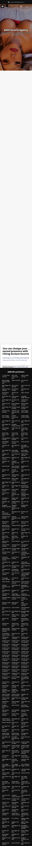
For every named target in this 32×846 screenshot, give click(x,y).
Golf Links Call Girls (15, 730)
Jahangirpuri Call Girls (16, 826)
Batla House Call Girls (24, 490)
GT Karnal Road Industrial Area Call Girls (25, 752)
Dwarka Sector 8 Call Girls (25, 674)
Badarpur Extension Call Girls (15, 463)
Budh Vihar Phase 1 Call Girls (5, 538)
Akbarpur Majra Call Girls (6, 389)
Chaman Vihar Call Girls (5, 545)
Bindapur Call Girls (15, 529)
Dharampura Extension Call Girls (25, 620)
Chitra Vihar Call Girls (25, 566)
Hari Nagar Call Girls (16, 777)
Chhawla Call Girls (15, 562)
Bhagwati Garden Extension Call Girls (15, 507)
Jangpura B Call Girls (16, 838)
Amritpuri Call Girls (15, 400)
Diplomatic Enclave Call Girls (24, 630)
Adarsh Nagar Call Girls (24, 376)
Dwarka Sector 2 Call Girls (6, 659)
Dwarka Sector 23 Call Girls (16, 663)
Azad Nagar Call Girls (6, 451)
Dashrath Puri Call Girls (5, 594)
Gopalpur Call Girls (24, 730)
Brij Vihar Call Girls (5, 533)
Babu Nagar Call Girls (25, 458)
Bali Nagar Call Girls (25, 479)
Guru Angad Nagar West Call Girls (16, 766)
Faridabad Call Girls (15, 682)
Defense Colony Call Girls (6, 603)
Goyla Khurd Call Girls (6, 742)
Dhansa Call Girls (5, 619)
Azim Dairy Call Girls (16, 454)
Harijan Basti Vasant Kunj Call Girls (25, 783)
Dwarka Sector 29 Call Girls (25, 666)
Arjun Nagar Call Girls (25, 421)
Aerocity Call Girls (24, 381)
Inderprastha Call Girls (15, 810)
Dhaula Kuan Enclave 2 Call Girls (24, 625)
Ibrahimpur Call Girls (25, 803)
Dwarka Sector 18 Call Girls (16, 652)
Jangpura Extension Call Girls (25, 839)
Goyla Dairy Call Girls (25, 737)
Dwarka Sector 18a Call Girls (25, 652)
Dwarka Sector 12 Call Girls (16, 641)
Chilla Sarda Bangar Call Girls (25, 562)
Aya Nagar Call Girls (15, 446)
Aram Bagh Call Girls (6, 421)
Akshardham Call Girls (15, 389)
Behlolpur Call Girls (5, 502)
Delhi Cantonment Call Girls (24, 604)
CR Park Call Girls (15, 578)
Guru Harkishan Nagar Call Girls (25, 765)
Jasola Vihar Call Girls (25, 843)
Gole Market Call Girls (5, 730)
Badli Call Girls (6, 466)
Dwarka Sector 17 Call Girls (6, 652)
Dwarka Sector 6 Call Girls (6, 674)
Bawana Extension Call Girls (15, 494)
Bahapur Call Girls (5, 470)
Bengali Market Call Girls (16, 502)
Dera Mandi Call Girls (6, 612)
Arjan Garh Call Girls (16, 421)
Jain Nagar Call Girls (15, 831)
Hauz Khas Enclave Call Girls (24, 792)
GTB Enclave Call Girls (5, 756)
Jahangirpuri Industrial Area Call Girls (25, 827)
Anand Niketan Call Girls (15, 404)
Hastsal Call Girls (5, 791)
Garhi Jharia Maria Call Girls (25, 706)
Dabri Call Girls (6, 581)
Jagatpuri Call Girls (15, 822)
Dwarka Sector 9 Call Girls (6, 677)
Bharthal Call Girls (15, 522)
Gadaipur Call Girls (24, 695)
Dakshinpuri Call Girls (16, 586)
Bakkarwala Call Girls (25, 475)
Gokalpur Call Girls (15, 726)
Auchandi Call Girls (5, 446)
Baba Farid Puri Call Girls (6, 458)
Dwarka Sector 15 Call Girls (25, 645)
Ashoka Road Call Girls (15, 438)
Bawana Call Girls (5, 493)
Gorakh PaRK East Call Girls (5, 734)
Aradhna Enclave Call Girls (15, 417)
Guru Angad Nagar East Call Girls (6, 766)
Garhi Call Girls (15, 705)
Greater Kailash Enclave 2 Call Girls (25, 747)
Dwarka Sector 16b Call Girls (25, 648)
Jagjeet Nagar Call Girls (24, 822)
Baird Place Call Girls (25, 470)
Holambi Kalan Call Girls (15, 799)
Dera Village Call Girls (16, 612)
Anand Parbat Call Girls (24, 404)
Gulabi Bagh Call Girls (6, 760)
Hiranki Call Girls (6, 799)
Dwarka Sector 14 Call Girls (16, 645)
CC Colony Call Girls (25, 542)
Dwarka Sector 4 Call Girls (16, 670)
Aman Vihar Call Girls (6, 397)
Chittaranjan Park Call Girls (15, 570)
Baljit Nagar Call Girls (6, 483)
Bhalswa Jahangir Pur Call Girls (16, 518)
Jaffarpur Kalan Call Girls (25, 819)
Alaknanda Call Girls (25, 389)
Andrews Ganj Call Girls (5, 411)
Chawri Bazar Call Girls (15, 557)
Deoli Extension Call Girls (25, 608)
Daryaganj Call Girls (6, 591)
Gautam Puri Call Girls (5, 714)
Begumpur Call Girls (25, 498)
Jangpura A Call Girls (6, 838)
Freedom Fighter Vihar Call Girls (15, 691)
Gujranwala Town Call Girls (25, 756)
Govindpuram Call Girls (24, 734)
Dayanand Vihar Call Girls (6, 598)
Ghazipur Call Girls (24, 719)
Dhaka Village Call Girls (24, 615)
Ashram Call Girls (24, 438)
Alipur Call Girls (25, 392)
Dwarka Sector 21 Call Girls (25, 659)
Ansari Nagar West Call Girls (6, 416)
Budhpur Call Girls (24, 537)
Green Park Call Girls (6, 751)
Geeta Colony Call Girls (15, 714)
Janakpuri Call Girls (15, 835)
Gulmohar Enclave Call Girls (15, 761)
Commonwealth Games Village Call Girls (25, 574)
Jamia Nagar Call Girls (5, 835)
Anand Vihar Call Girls (6, 407)
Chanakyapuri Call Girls (24, 545)
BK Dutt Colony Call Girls (25, 529)
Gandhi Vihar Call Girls (5, 702)
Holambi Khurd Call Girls (25, 799)
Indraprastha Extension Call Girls (25, 815)
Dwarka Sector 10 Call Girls (25, 638)
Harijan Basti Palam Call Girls (16, 782)
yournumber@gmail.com (17, 2)
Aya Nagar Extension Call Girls (25, 447)
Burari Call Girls (16, 541)
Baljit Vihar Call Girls (16, 483)
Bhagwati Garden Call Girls (6, 506)
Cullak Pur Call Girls (25, 578)
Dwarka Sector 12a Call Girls (25, 641)
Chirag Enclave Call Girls (15, 566)
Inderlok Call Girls (5, 810)
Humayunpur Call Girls (15, 803)
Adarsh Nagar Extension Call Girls (5, 382)
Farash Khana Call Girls (5, 682)
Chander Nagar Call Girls (16, 549)
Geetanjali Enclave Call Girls (24, 715)
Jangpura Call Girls (24, 835)
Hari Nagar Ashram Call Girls (24, 778)
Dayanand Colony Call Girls (25, 594)
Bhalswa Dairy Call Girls (6, 517)
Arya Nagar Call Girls (6, 425)
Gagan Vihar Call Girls (16, 698)
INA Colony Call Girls (6, 806)
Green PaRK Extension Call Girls (15, 752)
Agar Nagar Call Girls (6, 386)
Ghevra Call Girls (6, 722)
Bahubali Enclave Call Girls (15, 471)
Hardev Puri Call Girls (16, 773)
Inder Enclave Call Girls (15, 806)
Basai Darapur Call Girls (6, 490)
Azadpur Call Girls (5, 454)
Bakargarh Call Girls (6, 475)
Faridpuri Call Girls (24, 682)
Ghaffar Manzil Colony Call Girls (6, 719)
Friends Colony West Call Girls (16, 695)
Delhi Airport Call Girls (15, 603)
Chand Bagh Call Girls (6, 549)
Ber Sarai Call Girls (24, 502)
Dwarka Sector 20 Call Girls (16, 659)
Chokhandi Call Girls (25, 570)
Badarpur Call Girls (5, 462)
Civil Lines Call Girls (15, 573)
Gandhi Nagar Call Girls (24, 698)
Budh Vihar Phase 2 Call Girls (15, 538)
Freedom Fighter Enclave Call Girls (6, 691)
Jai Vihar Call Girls (5, 831)
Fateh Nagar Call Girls (5, 686)
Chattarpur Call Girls (16, 552)
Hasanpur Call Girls (24, 787)
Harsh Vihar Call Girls (16, 787)
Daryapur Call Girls (15, 591)
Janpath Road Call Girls (5, 843)
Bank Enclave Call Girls (24, 483)
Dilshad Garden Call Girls (16, 629)
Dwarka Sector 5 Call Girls (25, 670)
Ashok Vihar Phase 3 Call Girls (15, 434)
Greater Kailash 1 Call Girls (25, 742)
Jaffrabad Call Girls (5, 822)
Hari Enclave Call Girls (6, 777)
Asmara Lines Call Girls (15, 442)
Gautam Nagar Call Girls (25, 711)
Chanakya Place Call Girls (16, 545)
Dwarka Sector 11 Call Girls (6, 641)
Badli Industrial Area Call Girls (15, 467)
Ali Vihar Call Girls (15, 393)
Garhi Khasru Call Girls (5, 711)
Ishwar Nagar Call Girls (5, 819)
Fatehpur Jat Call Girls (25, 686)
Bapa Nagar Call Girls (16, 486)
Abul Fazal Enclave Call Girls (15, 377)
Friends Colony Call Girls (25, 690)
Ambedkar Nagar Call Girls (25, 397)
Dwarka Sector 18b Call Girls (6, 656)
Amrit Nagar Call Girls (6, 400)
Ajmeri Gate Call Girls (25, 386)
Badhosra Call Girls (25, 462)
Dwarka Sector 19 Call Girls (16, 656)
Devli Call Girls (6, 615)
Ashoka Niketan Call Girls (6, 438)
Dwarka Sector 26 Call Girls (25, 663)
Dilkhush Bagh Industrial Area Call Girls (6, 630)
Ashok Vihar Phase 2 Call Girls (5, 434)
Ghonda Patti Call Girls (24, 723)
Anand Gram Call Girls (24, 400)
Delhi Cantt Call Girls (6, 608)
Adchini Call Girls (16, 380)
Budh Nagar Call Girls (25, 533)
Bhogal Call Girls (16, 525)
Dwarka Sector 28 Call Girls (16, 666)
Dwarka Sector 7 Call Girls (16, 674)
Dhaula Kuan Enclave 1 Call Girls (15, 625)
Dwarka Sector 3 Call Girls (6, 670)
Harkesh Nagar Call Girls (6, 787)
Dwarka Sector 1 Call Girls (16, 638)
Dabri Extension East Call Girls (25, 582)
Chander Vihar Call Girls (25, 549)
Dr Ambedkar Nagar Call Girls (6, 634)
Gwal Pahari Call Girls (6, 770)
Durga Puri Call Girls (16, 634)
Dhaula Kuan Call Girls (5, 624)
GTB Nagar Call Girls (16, 756)
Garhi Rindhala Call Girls (15, 711)
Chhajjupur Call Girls (25, 557)
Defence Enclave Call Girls (24, 599)
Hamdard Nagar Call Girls (25, 770)
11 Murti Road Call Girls (6, 376)
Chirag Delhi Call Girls (6, 566)
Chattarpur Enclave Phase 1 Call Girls (25, 553)
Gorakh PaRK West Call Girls (15, 734)
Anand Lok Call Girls (6, 404)
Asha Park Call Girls (25, 425)
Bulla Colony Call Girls (5, 542)
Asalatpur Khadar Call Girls (16, 425)
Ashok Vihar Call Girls (16, 428)
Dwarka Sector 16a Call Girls (16, 648)
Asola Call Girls (25, 441)
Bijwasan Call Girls (5, 529)
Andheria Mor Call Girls (24, 407)
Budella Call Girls (15, 533)
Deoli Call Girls (15, 607)
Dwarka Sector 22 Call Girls (6, 663)
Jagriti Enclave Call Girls (5, 826)
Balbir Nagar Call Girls (15, 479)
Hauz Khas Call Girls (16, 791)
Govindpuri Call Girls (6, 737)
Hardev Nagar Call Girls (5, 773)
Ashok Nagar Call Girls (5, 428)
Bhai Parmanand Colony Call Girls (6, 513)
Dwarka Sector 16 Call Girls (6, 648)
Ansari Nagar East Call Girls (24, 411)
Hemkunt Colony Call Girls (16, 796)
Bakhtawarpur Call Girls (15, 475)
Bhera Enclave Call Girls (25, 522)
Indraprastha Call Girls (5, 814)
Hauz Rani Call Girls (6, 796)
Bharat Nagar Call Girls (24, 517)
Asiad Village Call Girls (5, 442)
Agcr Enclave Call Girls (15, 386)
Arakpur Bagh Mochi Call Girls (25, 416)
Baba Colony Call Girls (24, 454)
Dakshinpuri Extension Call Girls (25, 587)
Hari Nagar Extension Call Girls (5, 783)
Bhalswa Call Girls (24, 512)
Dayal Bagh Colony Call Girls (16, 594)
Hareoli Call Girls (25, 773)
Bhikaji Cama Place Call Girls (6, 526)
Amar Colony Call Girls (15, 397)
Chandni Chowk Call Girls (6, 552)
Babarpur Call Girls (15, 458)
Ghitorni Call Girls (15, 723)
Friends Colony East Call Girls (6, 695)
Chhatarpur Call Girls (6, 562)
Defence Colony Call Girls (16, 598)
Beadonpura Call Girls (5, 498)
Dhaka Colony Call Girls (15, 615)
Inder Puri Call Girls (24, 806)
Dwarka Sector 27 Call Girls (6, 666)
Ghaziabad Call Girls (15, 719)
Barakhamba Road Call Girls (25, 486)
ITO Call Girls (15, 818)
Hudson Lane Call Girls (5, 803)
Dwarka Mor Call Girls (5, 638)
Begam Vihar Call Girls (15, 498)
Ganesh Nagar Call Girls (15, 702)
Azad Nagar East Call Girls (15, 451)
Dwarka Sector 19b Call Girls (25, 656)
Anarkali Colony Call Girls (16, 407)
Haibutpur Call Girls (15, 770)
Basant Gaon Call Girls (15, 490)
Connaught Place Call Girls (6, 578)
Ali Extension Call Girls (5, 393)
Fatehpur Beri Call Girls (15, 686)
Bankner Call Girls (5, 486)
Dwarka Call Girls (24, 634)
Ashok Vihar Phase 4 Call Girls (24, 434)
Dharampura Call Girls (15, 619)
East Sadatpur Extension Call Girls (25, 678)
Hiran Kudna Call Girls (25, 796)
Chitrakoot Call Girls (6, 570)
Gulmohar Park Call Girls (25, 760)
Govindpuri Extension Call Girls (15, 738)
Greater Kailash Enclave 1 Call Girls (16, 747)
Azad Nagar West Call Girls (25, 451)
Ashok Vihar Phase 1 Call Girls (24, 429)
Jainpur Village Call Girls (24, 831)
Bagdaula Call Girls (24, 467)
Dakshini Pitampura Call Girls (6, 587)
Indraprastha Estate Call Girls (16, 814)
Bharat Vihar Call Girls (5, 522)
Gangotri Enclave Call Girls (5, 707)
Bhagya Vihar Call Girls (24, 506)
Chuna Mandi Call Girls (5, 573)
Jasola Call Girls (16, 843)
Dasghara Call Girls (25, 591)
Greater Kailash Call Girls (16, 742)
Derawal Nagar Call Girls (25, 612)
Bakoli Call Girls (6, 478)
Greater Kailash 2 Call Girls (6, 746)
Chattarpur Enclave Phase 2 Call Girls (6, 558)
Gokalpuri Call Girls (24, 726)
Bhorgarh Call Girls (24, 526)
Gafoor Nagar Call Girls (5, 698)
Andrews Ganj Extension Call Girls (15, 412)
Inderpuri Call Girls (24, 810)
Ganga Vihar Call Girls (25, 702)
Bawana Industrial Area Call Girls (25, 494)
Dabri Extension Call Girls (16, 582)
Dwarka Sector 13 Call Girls (6, 645)
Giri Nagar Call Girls (6, 726)
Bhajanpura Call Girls (16, 512)
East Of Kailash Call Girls (16, 677)
